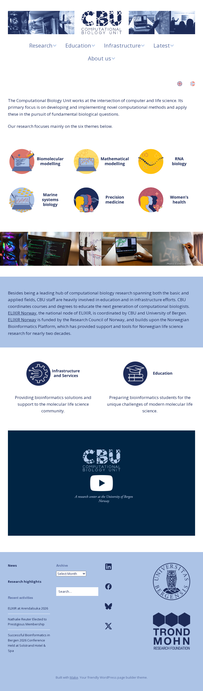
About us (99, 58)
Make (74, 677)
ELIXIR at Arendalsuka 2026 (28, 608)
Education (78, 45)
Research (40, 45)
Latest (161, 45)
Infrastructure (122, 45)
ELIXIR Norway (22, 313)
